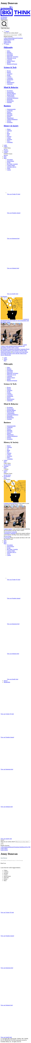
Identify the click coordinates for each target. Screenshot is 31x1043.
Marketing (9, 113)
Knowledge (10, 55)
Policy (8, 141)
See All (5, 149)
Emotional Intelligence (12, 98)
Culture (9, 138)
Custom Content (8, 529)
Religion (9, 52)
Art (8, 132)
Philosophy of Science (12, 56)
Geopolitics (10, 142)
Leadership (10, 110)
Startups (9, 121)
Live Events (7, 537)
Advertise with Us (11, 167)
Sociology (9, 139)
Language (9, 59)
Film (8, 135)
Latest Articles (7, 42)
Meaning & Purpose (12, 64)
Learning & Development (10, 503)
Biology (9, 72)
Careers (9, 169)
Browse (6, 155)
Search (7, 31)
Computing (10, 78)
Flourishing (10, 53)
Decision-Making (11, 93)
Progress (9, 136)
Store (5, 156)
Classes (6, 152)
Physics (9, 70)
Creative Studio (11, 165)
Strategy (9, 116)
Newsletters (10, 159)
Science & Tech (10, 67)
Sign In (2, 355)
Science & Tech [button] (10, 384)
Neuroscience (10, 92)
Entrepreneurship (11, 109)
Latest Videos (7, 41)
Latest (5, 145)
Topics (7, 44)
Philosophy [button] (8, 364)
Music (8, 133)
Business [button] (7, 422)
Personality (10, 99)
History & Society (11, 126)
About (8, 168)
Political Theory (11, 61)
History (9, 129)
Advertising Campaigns (10, 533)
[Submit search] (20, 35)
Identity (9, 62)
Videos (5, 146)
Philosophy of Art (11, 58)
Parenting (9, 102)
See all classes (7, 475)
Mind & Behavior (11, 87)
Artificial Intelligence (12, 119)
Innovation (9, 115)
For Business (4, 17)
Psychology (10, 90)
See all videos (7, 464)
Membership (4, 18)
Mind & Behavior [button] (11, 404)
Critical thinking (8, 38)
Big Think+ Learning (12, 164)
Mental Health (10, 95)
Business (7, 106)
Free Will (12, 39)
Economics (10, 122)
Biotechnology (10, 82)
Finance (9, 112)
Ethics (8, 51)
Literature (9, 130)
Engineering (10, 79)
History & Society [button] (11, 442)
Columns (6, 151)
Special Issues (10, 161)
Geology (9, 76)
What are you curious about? (11, 33)
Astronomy (10, 84)
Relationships (10, 101)
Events (8, 162)
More (5, 158)
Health (8, 75)
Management (10, 118)
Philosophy (15, 38)
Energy (9, 81)
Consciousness (10, 96)
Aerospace (9, 73)
